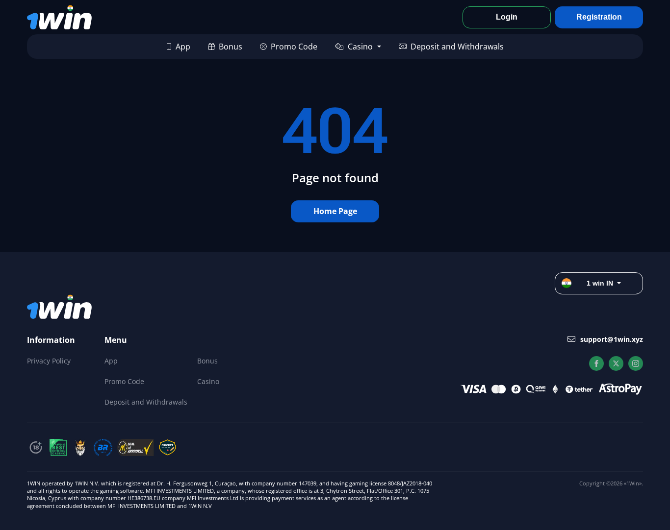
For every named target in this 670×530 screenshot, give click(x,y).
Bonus (230, 46)
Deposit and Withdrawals (457, 46)
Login (506, 17)
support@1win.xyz (611, 339)
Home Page (335, 211)
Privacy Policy (49, 360)
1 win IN (600, 283)
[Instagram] (635, 363)
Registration (599, 17)
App (183, 46)
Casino (360, 46)
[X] (616, 363)
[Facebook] (596, 363)
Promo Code (294, 46)
